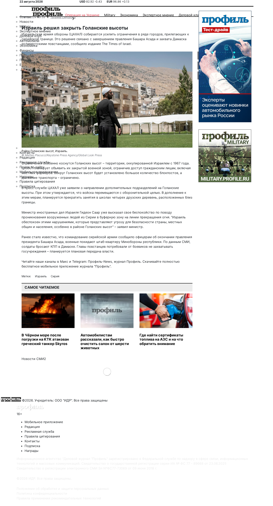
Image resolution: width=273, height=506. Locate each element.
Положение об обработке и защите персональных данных (63, 489)
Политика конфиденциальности (42, 493)
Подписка (32, 446)
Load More (107, 371)
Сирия (55, 276)
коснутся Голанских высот (80, 163)
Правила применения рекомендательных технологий (59, 498)
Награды (31, 451)
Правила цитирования (42, 436)
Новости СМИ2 (34, 359)
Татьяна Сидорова (63, 17)
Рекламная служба (39, 431)
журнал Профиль (127, 261)
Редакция (32, 427)
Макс (64, 261)
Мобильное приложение (44, 422)
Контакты (32, 441)
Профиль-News (100, 261)
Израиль (41, 276)
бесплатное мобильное (40, 266)
